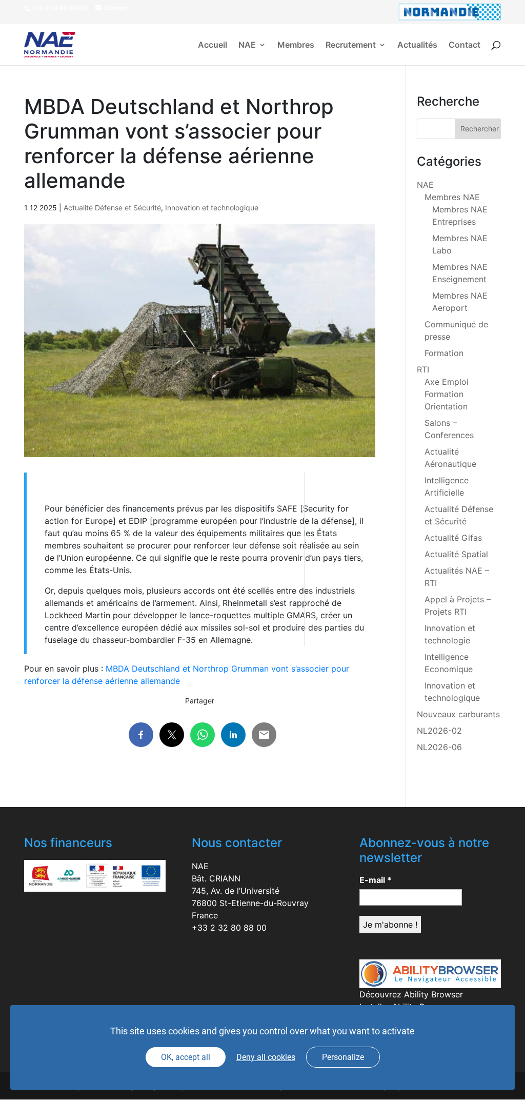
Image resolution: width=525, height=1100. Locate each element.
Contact (464, 45)
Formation (444, 353)
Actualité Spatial (456, 554)
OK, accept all (185, 1057)
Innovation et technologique (211, 207)
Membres (295, 45)
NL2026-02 (439, 730)
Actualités (417, 45)
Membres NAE (452, 197)
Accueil (212, 45)
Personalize (343, 1057)
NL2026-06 (439, 747)
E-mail (375, 880)
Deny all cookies (265, 1057)
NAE (247, 45)
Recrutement (351, 45)
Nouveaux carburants (458, 714)
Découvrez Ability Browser (411, 994)
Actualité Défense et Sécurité (112, 207)
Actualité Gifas (453, 538)
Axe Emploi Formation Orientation (447, 394)
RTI (423, 369)
